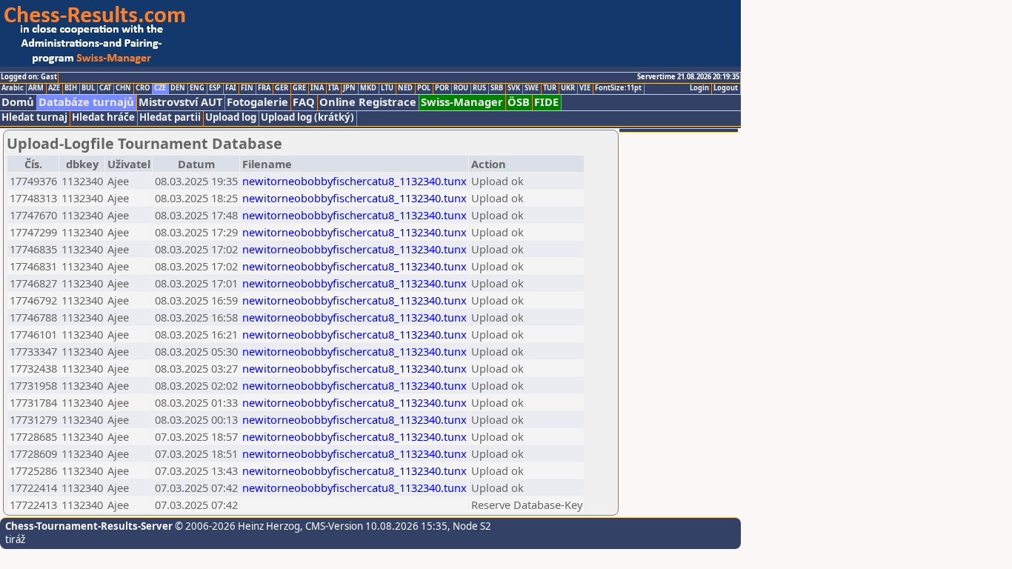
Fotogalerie (257, 102)
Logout (725, 88)
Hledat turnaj (34, 117)
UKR (568, 88)
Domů (17, 102)
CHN (123, 88)
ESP (215, 88)
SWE (532, 88)
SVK (513, 88)
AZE (54, 88)
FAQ (304, 102)
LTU (387, 88)
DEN (177, 88)
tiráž (15, 539)
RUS (479, 88)
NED (405, 88)
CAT (105, 88)
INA (317, 88)
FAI (230, 88)
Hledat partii (170, 117)
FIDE (546, 102)
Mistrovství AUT (180, 102)
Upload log (230, 117)
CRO (143, 88)
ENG (197, 88)
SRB (496, 88)
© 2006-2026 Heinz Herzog (236, 526)
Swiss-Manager (462, 102)
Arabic (12, 88)
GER (281, 88)
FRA (264, 88)
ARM (36, 88)
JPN (349, 88)
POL (423, 88)
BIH (70, 88)
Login (699, 88)
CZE (160, 88)
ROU (460, 88)
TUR (549, 88)
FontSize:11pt (618, 88)
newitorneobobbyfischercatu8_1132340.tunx (354, 180)
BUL (88, 88)
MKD (368, 88)
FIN (247, 88)
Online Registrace (367, 102)
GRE (299, 88)
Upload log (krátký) (307, 117)
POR (442, 88)
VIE (584, 88)
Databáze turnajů (86, 102)
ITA (333, 88)
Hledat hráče (103, 117)
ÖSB (518, 102)
